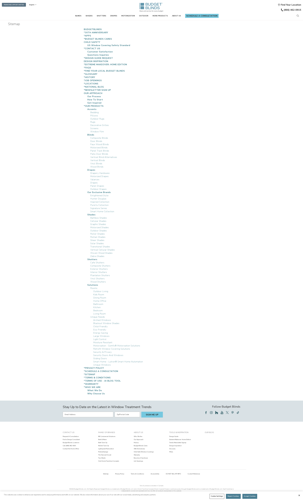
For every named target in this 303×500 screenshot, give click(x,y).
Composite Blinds (99, 138)
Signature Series (98, 208)
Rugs (92, 122)
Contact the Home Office (71, 449)
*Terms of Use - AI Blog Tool (102, 380)
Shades (89, 16)
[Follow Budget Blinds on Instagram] (211, 412)
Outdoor (143, 16)
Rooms (93, 288)
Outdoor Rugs (97, 118)
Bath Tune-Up (102, 443)
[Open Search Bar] (297, 16)
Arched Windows (102, 320)
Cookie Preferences (194, 474)
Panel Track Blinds (99, 150)
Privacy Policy (119, 474)
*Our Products (94, 106)
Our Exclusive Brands (99, 192)
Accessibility (155, 474)
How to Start (95, 99)
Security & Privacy (102, 352)
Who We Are (138, 436)
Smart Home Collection (102, 211)
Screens (94, 128)
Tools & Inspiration (178, 432)
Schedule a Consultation (201, 15)
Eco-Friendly (99, 329)
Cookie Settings (217, 496)
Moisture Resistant (102, 342)
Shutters (101, 16)
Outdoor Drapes (98, 189)
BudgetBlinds (93, 29)
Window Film (97, 131)
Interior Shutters (98, 272)
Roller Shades (97, 233)
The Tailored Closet (104, 455)
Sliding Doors (100, 358)
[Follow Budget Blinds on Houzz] (216, 412)
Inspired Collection (99, 201)
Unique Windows (102, 364)
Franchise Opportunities (14, 5)
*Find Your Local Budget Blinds (104, 70)
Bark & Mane (102, 439)
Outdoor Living (100, 291)
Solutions (92, 285)
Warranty (137, 455)
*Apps (87, 35)
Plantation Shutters (100, 275)
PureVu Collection (99, 205)
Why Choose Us (96, 393)
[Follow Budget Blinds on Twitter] (227, 412)
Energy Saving (100, 332)
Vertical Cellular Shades (102, 249)
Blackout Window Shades (106, 323)
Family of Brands (106, 432)
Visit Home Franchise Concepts (108, 461)
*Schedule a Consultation (101, 371)
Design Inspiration (96, 61)
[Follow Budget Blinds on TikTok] (238, 412)
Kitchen (97, 307)
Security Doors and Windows (108, 355)
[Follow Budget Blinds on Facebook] (206, 412)
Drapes (113, 16)
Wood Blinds (96, 166)
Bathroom (98, 304)
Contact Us (68, 432)
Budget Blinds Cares (140, 446)
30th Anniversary (139, 449)
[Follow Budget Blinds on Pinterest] (232, 412)
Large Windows (101, 336)
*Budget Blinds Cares (98, 39)
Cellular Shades (98, 221)
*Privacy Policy (94, 368)
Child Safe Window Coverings (144, 452)
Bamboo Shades (98, 217)
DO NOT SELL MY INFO (173, 474)
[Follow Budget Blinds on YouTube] (222, 412)
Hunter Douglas (98, 198)
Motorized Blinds (99, 147)
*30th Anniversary (96, 32)
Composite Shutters (100, 265)
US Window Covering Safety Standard (108, 45)
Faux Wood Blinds (99, 144)
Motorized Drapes (99, 176)
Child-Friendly (100, 326)
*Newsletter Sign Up (97, 90)
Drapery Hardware (100, 173)
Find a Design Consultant (71, 439)
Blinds (78, 16)
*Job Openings (93, 80)
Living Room (99, 313)
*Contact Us (92, 48)
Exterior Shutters (99, 269)
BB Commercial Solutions (106, 436)
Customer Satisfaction (100, 51)
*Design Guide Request (98, 58)
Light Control (100, 339)
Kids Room (98, 294)
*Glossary (90, 74)
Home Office (99, 301)
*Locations (91, 83)
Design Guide (173, 436)
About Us (176, 16)
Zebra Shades (97, 256)
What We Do (94, 390)
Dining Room (99, 297)
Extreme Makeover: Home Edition (180, 439)
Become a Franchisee (141, 458)
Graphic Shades (98, 224)
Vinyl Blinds (96, 163)
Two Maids (102, 458)
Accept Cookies (250, 496)
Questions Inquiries (98, 54)
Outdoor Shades (98, 230)
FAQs (171, 452)
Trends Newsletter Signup (177, 443)
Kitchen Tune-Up (103, 446)
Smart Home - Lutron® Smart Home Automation (118, 361)
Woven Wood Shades (101, 253)
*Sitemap (89, 374)
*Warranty (91, 384)
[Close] (299, 495)
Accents (91, 109)
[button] (289, 4)
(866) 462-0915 (292, 9)
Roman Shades (97, 237)
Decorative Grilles (99, 125)
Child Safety (92, 42)
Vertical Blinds (97, 160)
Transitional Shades (100, 246)
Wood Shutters (98, 281)
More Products (160, 16)
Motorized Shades (99, 227)
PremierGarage (103, 452)
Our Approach (93, 93)
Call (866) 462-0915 (69, 446)
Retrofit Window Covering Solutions (111, 348)
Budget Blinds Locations (71, 443)
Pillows (94, 115)
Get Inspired (94, 102)
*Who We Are (92, 387)
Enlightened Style (99, 195)
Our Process (94, 96)
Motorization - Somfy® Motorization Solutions (116, 345)
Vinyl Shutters (97, 278)
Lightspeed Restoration (106, 449)
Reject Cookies (233, 496)
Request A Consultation (71, 436)
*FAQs (87, 67)
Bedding (94, 112)
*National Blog (94, 86)
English (31, 5)
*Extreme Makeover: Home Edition (105, 64)
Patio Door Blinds (99, 154)
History (136, 443)
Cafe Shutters (97, 262)
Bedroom (98, 310)
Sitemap (106, 474)
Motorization (128, 16)
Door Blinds (96, 141)
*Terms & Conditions (97, 377)
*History (89, 77)
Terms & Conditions (137, 474)
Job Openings (138, 461)
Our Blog (209, 432)
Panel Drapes (97, 185)
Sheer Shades (97, 240)
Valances (94, 179)
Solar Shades (97, 243)
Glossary (172, 449)
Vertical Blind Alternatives (103, 157)
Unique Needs (97, 317)
